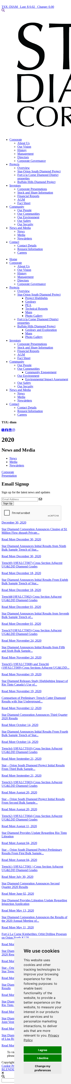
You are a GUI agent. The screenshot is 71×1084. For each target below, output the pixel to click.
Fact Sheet (23, 203)
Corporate (15, 139)
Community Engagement (40, 372)
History (22, 150)
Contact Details (26, 245)
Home (13, 259)
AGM (21, 199)
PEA (28, 305)
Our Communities (28, 213)
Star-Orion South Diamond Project (39, 171)
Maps (28, 312)
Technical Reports (36, 308)
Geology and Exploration (41, 330)
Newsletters (24, 238)
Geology (30, 301)
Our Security (25, 224)
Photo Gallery (34, 315)
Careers (22, 252)
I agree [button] (42, 1050)
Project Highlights (36, 298)
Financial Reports (28, 196)
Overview (23, 167)
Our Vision (24, 146)
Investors (15, 185)
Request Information (30, 249)
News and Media (20, 228)
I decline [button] (42, 1058)
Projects (14, 164)
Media (21, 235)
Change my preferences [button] (43, 1068)
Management (25, 153)
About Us (23, 143)
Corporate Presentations (32, 189)
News (21, 231)
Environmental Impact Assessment (46, 379)
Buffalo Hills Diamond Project (36, 182)
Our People (24, 210)
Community (16, 206)
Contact (14, 242)
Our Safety (24, 220)
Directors (23, 157)
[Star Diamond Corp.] (35, 75)
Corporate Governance (31, 160)
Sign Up (7, 503)
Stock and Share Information (35, 192)
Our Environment (28, 217)
